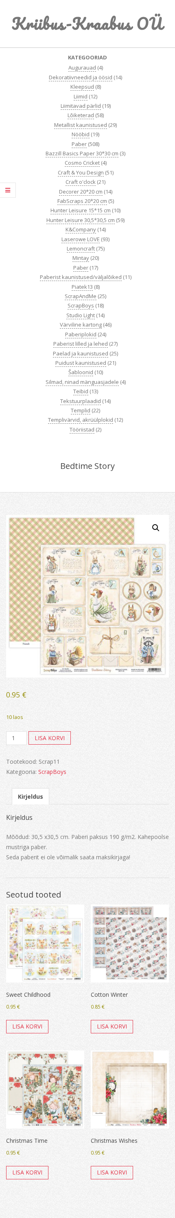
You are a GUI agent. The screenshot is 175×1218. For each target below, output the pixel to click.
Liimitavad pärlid (81, 105)
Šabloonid (80, 372)
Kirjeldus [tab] (30, 796)
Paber (79, 144)
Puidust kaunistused (80, 362)
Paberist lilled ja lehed (80, 343)
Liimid (81, 96)
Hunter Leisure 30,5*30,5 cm (80, 220)
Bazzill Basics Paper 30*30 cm (82, 153)
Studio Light (80, 315)
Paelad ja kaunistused (80, 353)
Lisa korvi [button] (27, 1026)
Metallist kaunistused (80, 125)
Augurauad (82, 67)
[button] (156, 528)
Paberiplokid (80, 334)
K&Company (81, 229)
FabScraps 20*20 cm (82, 201)
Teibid (80, 391)
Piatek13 (82, 286)
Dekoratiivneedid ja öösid (80, 77)
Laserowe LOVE (80, 239)
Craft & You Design (81, 172)
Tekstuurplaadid (80, 401)
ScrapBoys (81, 305)
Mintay (80, 257)
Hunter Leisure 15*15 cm (80, 210)
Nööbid (81, 134)
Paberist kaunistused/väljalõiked (81, 277)
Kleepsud (82, 86)
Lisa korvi (50, 738)
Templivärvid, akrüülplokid (80, 419)
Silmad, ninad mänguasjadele (82, 382)
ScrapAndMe (80, 296)
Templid (80, 410)
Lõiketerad (81, 115)
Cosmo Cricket (82, 162)
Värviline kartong (81, 324)
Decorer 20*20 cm (81, 191)
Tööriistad (82, 429)
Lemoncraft (81, 248)
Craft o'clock (81, 181)
